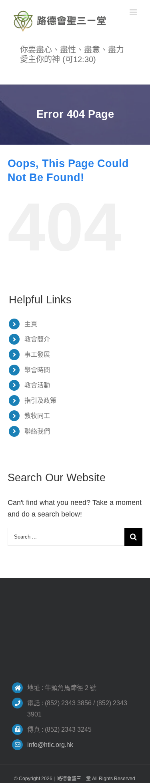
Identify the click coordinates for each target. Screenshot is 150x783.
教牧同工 (37, 415)
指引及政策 (40, 400)
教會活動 (37, 385)
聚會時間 (37, 370)
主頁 (30, 324)
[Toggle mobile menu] (134, 12)
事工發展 (37, 354)
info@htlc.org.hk (50, 744)
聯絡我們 (37, 431)
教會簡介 (37, 339)
